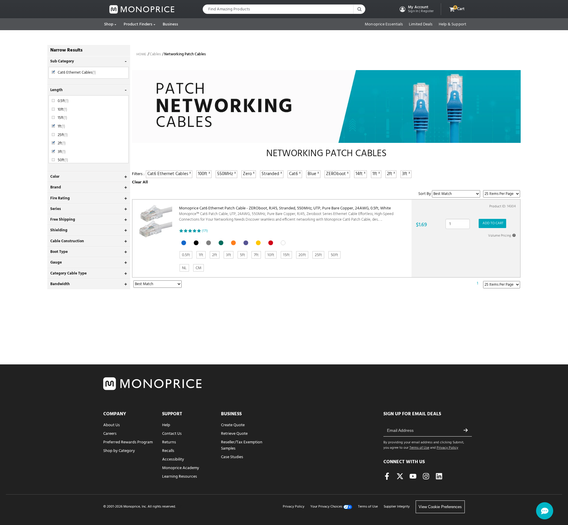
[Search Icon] (359, 9)
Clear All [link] (140, 182)
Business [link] (170, 24)
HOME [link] (141, 54)
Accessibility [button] (173, 459)
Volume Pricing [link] (501, 235)
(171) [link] (205, 231)
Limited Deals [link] (421, 25)
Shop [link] (108, 24)
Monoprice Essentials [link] (384, 25)
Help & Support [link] (452, 25)
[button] (416, 9)
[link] (142, 9)
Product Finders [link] (138, 24)
